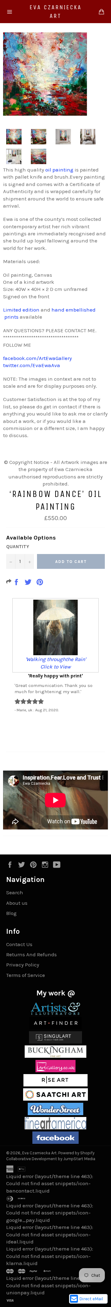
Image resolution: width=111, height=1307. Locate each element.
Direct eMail (91, 1298)
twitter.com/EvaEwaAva (31, 365)
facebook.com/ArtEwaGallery (37, 358)
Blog (11, 913)
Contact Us (19, 944)
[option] (55, 655)
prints (11, 317)
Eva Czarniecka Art (56, 11)
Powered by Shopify (76, 1153)
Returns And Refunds (31, 954)
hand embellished (73, 310)
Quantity (17, 546)
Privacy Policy (22, 965)
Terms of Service (25, 975)
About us (16, 903)
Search (14, 892)
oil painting (59, 170)
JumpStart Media (79, 1158)
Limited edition (21, 310)
